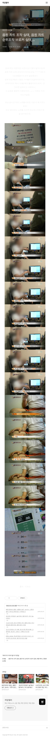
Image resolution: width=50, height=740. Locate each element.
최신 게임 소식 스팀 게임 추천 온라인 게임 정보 (20, 703)
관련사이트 (5, 727)
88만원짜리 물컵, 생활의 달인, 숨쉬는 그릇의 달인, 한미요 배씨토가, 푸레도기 (20, 610)
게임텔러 (5, 3)
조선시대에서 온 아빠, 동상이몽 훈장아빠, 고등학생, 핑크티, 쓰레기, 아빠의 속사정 (19, 630)
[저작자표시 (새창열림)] (28, 598)
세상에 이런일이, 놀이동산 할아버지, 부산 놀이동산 (19, 617)
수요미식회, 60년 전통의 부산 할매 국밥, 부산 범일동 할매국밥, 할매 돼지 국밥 (20, 624)
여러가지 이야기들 (11, 605)
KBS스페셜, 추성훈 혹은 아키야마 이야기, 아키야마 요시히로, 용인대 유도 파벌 (19, 637)
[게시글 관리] (14, 598)
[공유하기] (11, 598)
